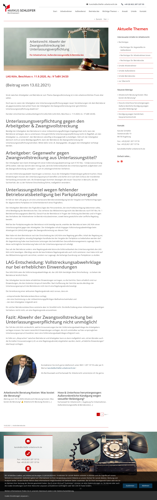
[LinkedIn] (118, 161)
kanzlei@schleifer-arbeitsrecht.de (61, 368)
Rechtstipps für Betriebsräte (132, 60)
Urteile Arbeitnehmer (127, 65)
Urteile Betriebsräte (18, 425)
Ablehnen (145, 486)
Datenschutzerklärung (65, 491)
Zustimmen (130, 486)
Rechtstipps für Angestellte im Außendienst (132, 48)
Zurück (99, 19)
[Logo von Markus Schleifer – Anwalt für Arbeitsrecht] (19, 4)
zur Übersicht (124, 81)
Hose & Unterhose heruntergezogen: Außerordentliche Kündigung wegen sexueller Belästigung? (80, 395)
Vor (105, 19)
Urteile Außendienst (127, 71)
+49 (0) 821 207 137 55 (30, 459)
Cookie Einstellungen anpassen (16, 496)
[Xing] (122, 161)
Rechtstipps (123, 42)
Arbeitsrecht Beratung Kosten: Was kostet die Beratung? (29, 394)
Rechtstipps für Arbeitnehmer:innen (135, 55)
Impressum (43, 491)
